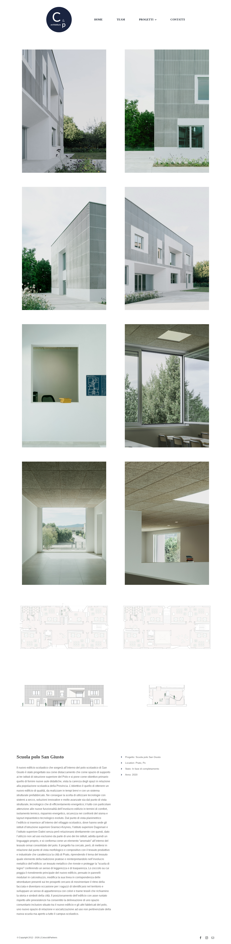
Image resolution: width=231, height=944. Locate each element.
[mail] (212, 937)
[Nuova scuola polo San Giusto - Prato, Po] (64, 111)
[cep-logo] (59, 8)
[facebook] (200, 937)
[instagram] (206, 937)
